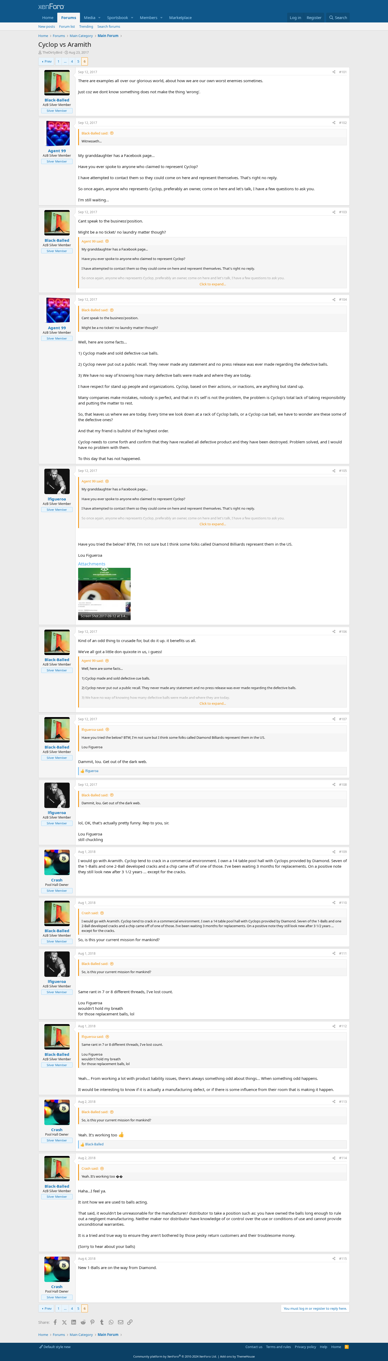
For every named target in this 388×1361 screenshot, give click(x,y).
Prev (48, 61)
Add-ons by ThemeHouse (237, 1356)
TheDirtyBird (52, 52)
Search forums (108, 26)
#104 (343, 299)
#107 (343, 719)
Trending (86, 26)
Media (89, 17)
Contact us (253, 1346)
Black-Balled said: (95, 133)
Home (47, 17)
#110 (343, 902)
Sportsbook (117, 17)
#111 (343, 953)
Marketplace (180, 17)
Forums (68, 17)
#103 (343, 212)
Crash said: (90, 913)
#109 (343, 851)
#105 (343, 470)
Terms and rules (278, 1346)
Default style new (56, 1346)
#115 (343, 1258)
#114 (343, 1158)
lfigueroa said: (93, 729)
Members (148, 17)
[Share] (333, 72)
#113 (343, 1101)
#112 (343, 1026)
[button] (99, 17)
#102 (343, 122)
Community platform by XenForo (175, 1356)
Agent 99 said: (92, 241)
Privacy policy (305, 1346)
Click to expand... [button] (213, 284)
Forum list (67, 26)
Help (323, 1346)
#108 (343, 784)
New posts (46, 26)
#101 (343, 72)
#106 (343, 631)
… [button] (65, 61)
